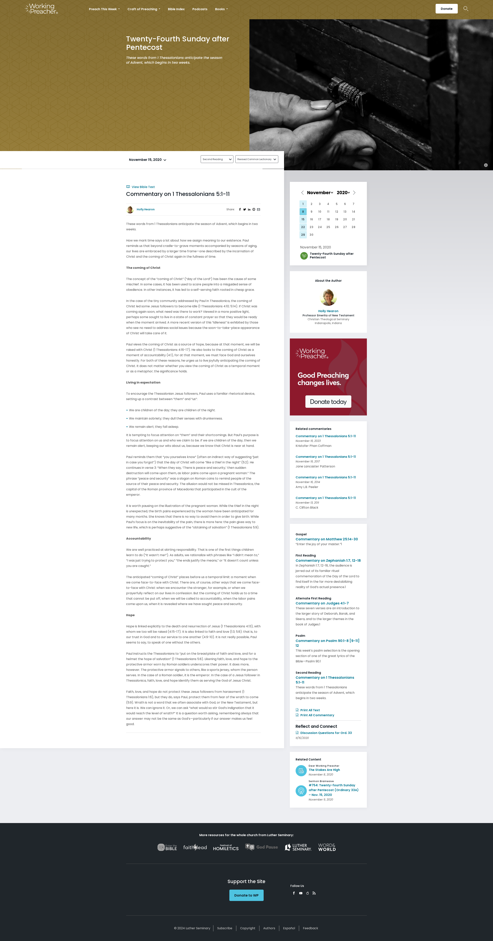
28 (353, 227)
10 (319, 212)
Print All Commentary (317, 715)
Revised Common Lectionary (254, 159)
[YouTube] (300, 893)
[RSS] (314, 893)
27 (345, 227)
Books (220, 9)
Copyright (247, 928)
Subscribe (224, 928)
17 (319, 219)
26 (337, 227)
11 (328, 212)
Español (289, 928)
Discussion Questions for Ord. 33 (326, 733)
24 (320, 227)
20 (345, 219)
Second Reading (213, 159)
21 (353, 219)
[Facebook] (293, 893)
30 (312, 235)
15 (303, 219)
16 (311, 219)
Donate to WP (246, 895)
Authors (269, 928)
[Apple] (307, 893)
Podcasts (199, 9)
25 (328, 227)
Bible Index (176, 9)
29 (303, 235)
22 (303, 227)
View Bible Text (143, 187)
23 (312, 227)
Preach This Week (103, 9)
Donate (447, 9)
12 (336, 212)
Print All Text (310, 710)
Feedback (310, 928)
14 (353, 212)
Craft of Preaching (142, 9)
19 (336, 219)
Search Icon (466, 9)
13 (345, 212)
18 (328, 219)
